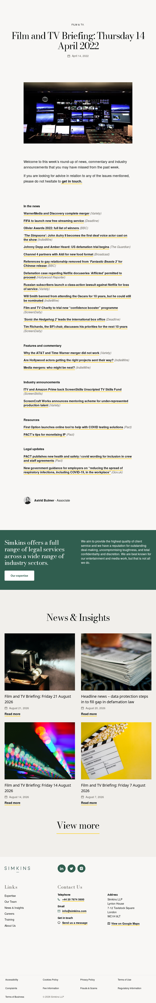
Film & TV (78, 24)
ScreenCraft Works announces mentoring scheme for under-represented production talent (76, 403)
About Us (10, 925)
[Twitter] (72, 868)
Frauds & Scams (88, 988)
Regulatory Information (129, 988)
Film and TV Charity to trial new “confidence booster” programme (71, 307)
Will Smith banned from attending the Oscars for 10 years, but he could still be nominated (77, 298)
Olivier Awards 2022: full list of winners (51, 228)
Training (9, 919)
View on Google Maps (125, 923)
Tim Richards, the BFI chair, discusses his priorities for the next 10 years (75, 326)
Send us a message (75, 923)
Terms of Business (14, 996)
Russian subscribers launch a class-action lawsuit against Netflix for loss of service (76, 286)
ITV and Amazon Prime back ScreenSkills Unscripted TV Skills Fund (73, 389)
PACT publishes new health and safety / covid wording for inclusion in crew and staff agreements (78, 458)
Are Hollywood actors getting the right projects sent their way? (69, 360)
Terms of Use (124, 979)
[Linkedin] (62, 868)
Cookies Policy (50, 979)
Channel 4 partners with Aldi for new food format (58, 254)
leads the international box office (64, 319)
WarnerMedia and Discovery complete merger (56, 213)
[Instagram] (81, 868)
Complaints (11, 988)
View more (78, 825)
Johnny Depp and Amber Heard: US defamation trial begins (66, 247)
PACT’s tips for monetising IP (45, 434)
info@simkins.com (74, 911)
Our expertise (19, 575)
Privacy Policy (87, 979)
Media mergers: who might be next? (49, 367)
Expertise (10, 896)
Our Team (11, 901)
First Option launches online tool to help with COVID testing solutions (73, 427)
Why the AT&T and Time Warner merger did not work (61, 353)
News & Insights (14, 908)
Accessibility (11, 979)
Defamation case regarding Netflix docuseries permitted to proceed (73, 275)
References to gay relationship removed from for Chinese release (73, 263)
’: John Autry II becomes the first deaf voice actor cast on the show (75, 237)
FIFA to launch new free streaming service (54, 220)
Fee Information (51, 988)
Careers (9, 913)
